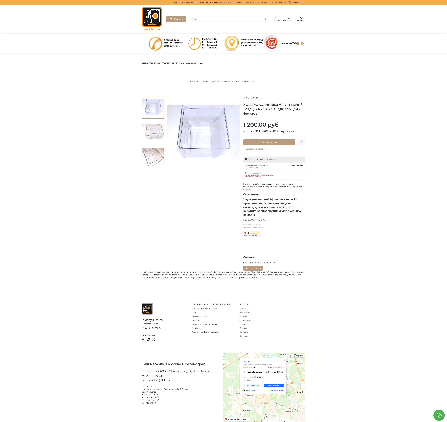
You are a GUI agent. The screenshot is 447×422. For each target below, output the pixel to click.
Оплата (227, 2)
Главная (175, 2)
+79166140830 (297, 2)
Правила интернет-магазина (204, 324)
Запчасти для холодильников (216, 81)
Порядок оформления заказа (204, 308)
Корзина (199, 2)
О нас (194, 312)
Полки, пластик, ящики (246, 81)
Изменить (271, 159)
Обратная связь (214, 2)
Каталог (178, 19)
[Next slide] (235, 132)
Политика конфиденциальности (206, 332)
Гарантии (196, 320)
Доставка (238, 2)
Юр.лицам (262, 2)
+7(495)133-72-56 (152, 328)
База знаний (187, 2)
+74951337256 (280, 2)
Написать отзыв (253, 268)
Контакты (249, 2)
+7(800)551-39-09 (152, 320)
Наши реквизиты (199, 316)
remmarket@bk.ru (156, 380)
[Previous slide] (172, 132)
